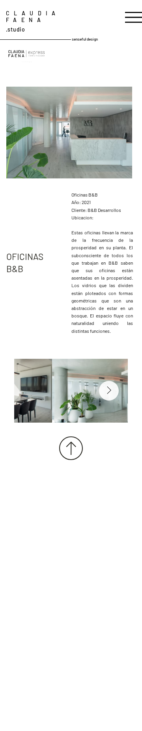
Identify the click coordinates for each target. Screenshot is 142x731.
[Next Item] (109, 391)
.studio (15, 29)
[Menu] (133, 17)
